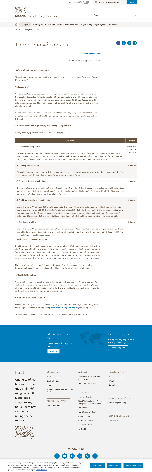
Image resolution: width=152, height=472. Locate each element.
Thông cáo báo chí (116, 376)
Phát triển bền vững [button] (54, 24)
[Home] (36, 12)
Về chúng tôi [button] (37, 24)
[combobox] (112, 15)
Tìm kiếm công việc (85, 397)
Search (134, 15)
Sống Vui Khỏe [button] (71, 24)
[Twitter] (79, 456)
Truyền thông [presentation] (116, 372)
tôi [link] (127, 334)
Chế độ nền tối (73, 2)
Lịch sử (49, 385)
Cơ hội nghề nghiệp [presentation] (88, 392)
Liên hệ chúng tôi (117, 347)
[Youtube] (64, 456)
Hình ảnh (112, 381)
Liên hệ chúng (118, 334)
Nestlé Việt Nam (53, 381)
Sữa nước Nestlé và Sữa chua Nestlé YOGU (89, 377)
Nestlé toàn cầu (53, 376)
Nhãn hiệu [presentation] (83, 372)
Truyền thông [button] (86, 24)
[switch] (86, 2)
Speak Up (53, 351)
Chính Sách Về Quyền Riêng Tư (64, 307)
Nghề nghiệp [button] (100, 24)
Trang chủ (25, 24)
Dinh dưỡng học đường (117, 402)
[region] (76, 465)
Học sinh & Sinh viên (85, 420)
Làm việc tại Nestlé (85, 424)
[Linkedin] (95, 456)
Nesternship (82, 407)
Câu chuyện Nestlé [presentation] (57, 401)
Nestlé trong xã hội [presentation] (119, 398)
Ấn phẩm (112, 385)
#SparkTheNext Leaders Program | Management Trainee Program (91, 402)
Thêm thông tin (41, 469)
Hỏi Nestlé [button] (112, 24)
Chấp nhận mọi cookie (133, 465)
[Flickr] (72, 456)
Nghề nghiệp (83, 429)
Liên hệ (132, 2)
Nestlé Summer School (86, 412)
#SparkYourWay (84, 416)
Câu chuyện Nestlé (54, 405)
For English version (91, 53)
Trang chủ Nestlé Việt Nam (16, 24)
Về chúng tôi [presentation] (53, 372)
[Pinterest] (87, 456)
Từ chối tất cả (114, 465)
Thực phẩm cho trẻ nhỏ (86, 383)
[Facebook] (57, 456)
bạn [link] (124, 342)
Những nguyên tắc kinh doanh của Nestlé (60, 390)
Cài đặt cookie (97, 465)
